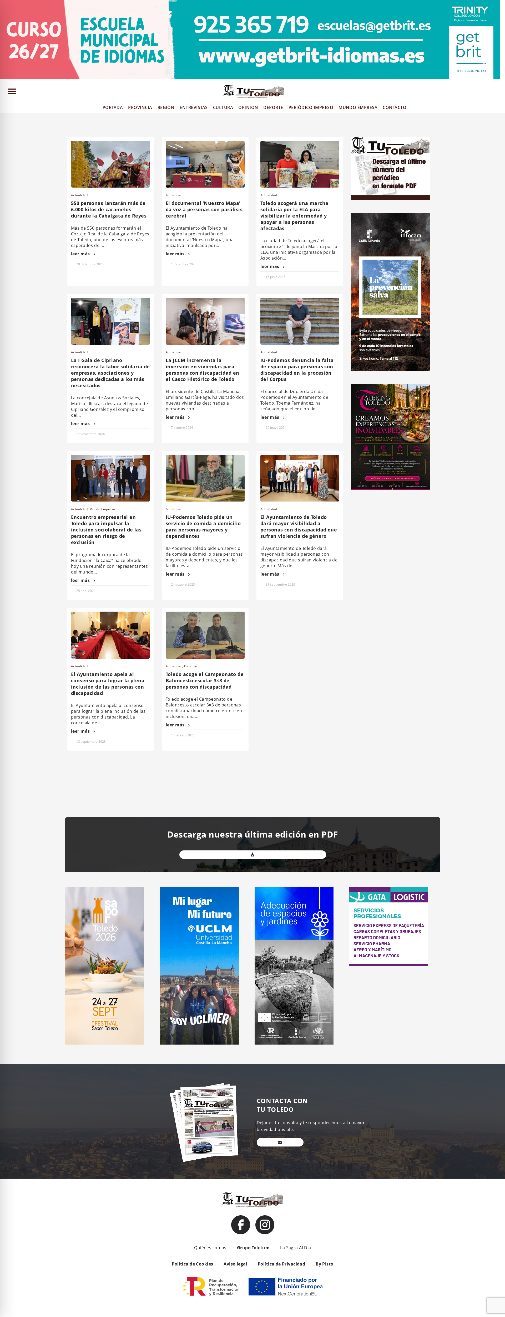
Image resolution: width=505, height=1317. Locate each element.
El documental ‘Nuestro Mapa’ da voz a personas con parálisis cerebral (204, 209)
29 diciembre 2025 (90, 264)
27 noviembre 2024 (90, 434)
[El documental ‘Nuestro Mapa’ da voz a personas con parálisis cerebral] (205, 164)
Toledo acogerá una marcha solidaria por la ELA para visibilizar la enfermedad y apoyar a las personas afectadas (294, 215)
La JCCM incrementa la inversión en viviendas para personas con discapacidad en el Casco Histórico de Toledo (202, 369)
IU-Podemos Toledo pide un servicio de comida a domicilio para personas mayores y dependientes (203, 526)
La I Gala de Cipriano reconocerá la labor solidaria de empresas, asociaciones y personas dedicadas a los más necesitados (110, 373)
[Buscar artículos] (498, 92)
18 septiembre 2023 (91, 741)
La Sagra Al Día (295, 1248)
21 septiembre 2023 (280, 584)
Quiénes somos (210, 1248)
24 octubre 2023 (183, 584)
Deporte (190, 666)
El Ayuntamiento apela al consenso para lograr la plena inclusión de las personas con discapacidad (107, 683)
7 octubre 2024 (182, 427)
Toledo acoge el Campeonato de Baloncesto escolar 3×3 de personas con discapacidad (205, 680)
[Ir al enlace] (240, 1224)
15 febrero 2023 (183, 735)
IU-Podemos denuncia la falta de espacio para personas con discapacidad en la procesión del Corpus (297, 369)
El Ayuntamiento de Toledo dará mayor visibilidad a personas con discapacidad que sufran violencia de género (298, 526)
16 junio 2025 (275, 277)
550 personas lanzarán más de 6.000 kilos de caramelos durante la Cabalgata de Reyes (109, 209)
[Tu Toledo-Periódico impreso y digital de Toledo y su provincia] (253, 91)
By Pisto (324, 1264)
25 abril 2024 (85, 590)
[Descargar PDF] (252, 854)
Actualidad (79, 195)
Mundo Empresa (102, 509)
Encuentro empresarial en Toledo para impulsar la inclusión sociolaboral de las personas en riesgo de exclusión (106, 529)
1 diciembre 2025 (183, 264)
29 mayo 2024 (276, 427)
